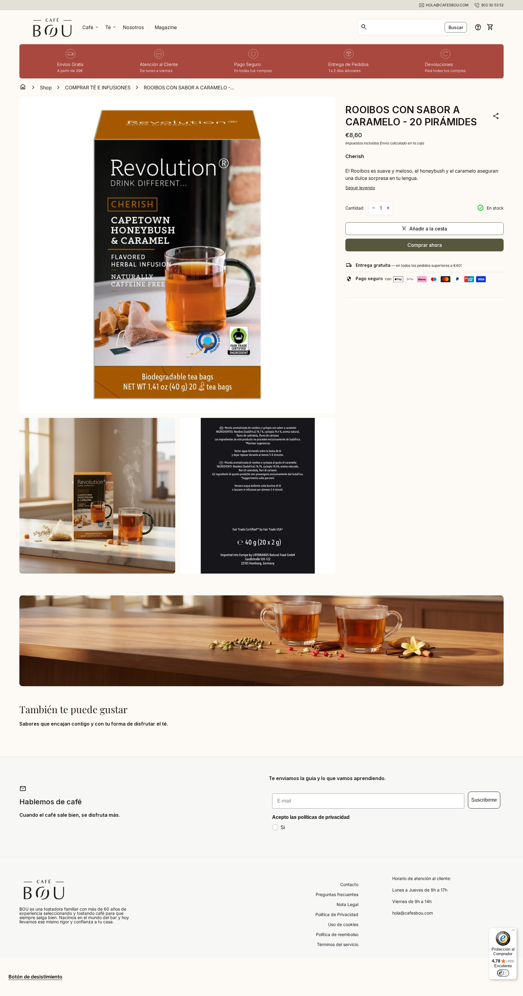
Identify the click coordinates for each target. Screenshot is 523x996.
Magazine (166, 27)
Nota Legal (347, 904)
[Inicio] (52, 27)
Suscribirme (484, 799)
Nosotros (133, 27)
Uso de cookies (343, 924)
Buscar (456, 27)
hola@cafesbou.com (412, 913)
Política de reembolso (337, 934)
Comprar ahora (424, 245)
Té (111, 27)
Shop (46, 87)
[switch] (503, 973)
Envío (384, 143)
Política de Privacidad (336, 914)
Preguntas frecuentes (337, 894)
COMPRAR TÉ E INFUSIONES (97, 87)
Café (90, 27)
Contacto (349, 884)
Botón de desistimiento (35, 977)
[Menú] (513, 931)
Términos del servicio (337, 944)
